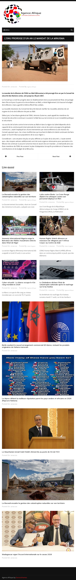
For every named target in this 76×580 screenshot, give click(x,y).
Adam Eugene (31, 246)
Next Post (56, 156)
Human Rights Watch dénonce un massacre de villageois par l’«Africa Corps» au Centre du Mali (54, 240)
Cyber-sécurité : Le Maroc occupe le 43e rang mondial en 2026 (18, 283)
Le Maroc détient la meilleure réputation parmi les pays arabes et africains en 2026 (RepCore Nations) (36, 399)
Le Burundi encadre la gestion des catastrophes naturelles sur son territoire (19, 195)
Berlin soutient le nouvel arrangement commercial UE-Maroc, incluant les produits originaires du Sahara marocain (35, 346)
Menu (7, 30)
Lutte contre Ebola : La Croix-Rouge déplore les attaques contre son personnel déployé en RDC (54, 196)
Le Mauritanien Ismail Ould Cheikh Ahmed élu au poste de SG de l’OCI (30, 452)
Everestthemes (21, 577)
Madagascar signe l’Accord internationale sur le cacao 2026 (27, 554)
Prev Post (20, 156)
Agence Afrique (31, 87)
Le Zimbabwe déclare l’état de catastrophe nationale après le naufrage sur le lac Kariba (56, 284)
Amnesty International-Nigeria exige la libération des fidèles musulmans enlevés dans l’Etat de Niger (19, 240)
